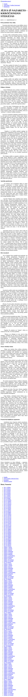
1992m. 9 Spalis (8, 558)
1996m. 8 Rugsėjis (8, 624)
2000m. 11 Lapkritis (9, 693)
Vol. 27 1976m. (7, 523)
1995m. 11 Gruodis (8, 611)
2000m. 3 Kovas (8, 684)
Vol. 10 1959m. (7, 500)
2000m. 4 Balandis (8, 685)
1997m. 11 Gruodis (8, 645)
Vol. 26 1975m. (7, 522)
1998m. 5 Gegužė (8, 653)
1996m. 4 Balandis (8, 618)
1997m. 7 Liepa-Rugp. (9, 639)
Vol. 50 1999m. (7, 663)
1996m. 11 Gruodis (8, 628)
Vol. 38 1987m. (7, 539)
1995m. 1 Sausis (8, 597)
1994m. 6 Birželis (8, 587)
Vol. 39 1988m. (7, 540)
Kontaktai (6, 480)
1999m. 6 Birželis (8, 671)
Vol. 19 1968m (7, 512)
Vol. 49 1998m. (7, 646)
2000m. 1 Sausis (8, 681)
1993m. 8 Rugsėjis (8, 573)
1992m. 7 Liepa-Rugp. (9, 555)
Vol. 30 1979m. (7, 527)
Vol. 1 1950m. (7, 487)
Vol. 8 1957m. (7, 497)
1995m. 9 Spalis (8, 608)
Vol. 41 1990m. (7, 543)
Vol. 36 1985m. (7, 536)
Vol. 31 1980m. (7, 529)
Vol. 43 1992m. (7, 546)
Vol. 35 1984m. (7, 534)
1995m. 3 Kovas (8, 600)
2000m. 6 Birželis (8, 688)
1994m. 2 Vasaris (8, 582)
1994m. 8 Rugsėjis (8, 590)
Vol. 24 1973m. (7, 519)
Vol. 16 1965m (7, 508)
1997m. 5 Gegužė (8, 636)
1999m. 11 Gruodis (8, 678)
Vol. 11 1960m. (7, 501)
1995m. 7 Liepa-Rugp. (9, 605)
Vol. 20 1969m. (7, 514)
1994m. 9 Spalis (8, 592)
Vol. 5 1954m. (7, 493)
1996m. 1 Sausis (8, 614)
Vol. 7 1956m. (7, 495)
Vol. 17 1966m (7, 509)
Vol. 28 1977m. (7, 525)
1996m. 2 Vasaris (8, 615)
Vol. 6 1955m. (7, 494)
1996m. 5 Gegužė (8, 619)
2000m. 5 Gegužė (8, 686)
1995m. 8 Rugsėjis (8, 607)
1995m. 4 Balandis (8, 601)
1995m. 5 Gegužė (8, 603)
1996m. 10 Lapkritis (9, 626)
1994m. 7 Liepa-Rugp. (9, 589)
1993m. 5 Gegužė (8, 569)
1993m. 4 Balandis (8, 568)
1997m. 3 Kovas (8, 633)
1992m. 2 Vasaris (8, 548)
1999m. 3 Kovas (8, 667)
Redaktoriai (6, 6)
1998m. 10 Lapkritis (9, 660)
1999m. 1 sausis (8, 664)
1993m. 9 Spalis (8, 575)
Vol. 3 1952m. (7, 490)
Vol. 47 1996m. (7, 612)
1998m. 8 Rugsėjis (8, 657)
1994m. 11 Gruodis (8, 594)
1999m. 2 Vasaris (8, 665)
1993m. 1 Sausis (8, 564)
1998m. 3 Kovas (8, 650)
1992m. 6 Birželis (8, 554)
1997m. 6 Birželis (8, 638)
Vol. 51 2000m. (7, 679)
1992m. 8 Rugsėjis (8, 557)
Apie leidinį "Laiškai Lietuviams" (12, 5)
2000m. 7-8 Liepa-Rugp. (10, 689)
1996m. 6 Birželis (8, 621)
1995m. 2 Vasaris (8, 599)
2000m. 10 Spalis (8, 692)
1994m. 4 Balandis (8, 585)
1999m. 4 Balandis (8, 668)
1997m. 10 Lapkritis (9, 643)
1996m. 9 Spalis (8, 625)
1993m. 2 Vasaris (8, 565)
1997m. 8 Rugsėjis (8, 640)
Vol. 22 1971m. (7, 516)
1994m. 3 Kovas (8, 583)
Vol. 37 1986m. (7, 537)
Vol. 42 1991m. (7, 544)
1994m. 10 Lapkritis (9, 593)
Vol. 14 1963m (7, 505)
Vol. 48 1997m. (7, 629)
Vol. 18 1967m (7, 511)
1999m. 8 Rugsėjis (8, 674)
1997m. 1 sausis (8, 631)
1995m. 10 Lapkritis (9, 610)
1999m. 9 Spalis (8, 675)
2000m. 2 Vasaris (8, 682)
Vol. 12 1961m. (7, 502)
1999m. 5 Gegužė (8, 670)
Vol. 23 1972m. (7, 518)
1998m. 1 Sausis (8, 647)
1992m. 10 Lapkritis (9, 560)
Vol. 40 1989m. (7, 541)
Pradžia (5, 4)
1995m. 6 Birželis (8, 604)
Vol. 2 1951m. (7, 488)
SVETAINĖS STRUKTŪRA (11, 478)
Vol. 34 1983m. (7, 533)
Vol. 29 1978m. (7, 526)
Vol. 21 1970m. (7, 515)
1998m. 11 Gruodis (8, 661)
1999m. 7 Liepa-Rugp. (9, 672)
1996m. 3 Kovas (8, 617)
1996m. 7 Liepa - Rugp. (10, 622)
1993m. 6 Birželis (8, 571)
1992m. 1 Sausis (8, 547)
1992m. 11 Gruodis (8, 561)
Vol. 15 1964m (7, 507)
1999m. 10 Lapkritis (9, 677)
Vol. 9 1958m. (7, 498)
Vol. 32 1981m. (7, 530)
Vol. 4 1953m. (7, 491)
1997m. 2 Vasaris (8, 632)
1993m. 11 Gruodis (8, 578)
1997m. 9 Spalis (8, 642)
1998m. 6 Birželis (8, 654)
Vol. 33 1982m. (7, 532)
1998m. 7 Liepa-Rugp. (9, 656)
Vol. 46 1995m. (7, 596)
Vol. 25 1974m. (7, 520)
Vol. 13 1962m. (7, 504)
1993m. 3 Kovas (8, 566)
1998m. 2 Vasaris (8, 649)
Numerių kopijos (8, 481)
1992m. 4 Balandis (8, 551)
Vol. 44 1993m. (7, 562)
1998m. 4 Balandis (8, 651)
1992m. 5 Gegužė (8, 553)
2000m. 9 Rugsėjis (8, 691)
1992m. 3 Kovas (8, 550)
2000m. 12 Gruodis (8, 695)
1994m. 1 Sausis (8, 580)
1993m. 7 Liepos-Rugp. (9, 572)
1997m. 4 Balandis (8, 635)
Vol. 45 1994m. (7, 579)
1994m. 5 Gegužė (8, 586)
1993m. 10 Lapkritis (9, 576)
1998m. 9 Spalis (8, 658)
